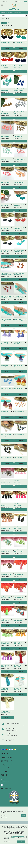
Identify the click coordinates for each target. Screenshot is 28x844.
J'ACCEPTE (21, 841)
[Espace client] (18, 1)
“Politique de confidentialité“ (11, 837)
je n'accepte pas (7, 841)
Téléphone (4, 779)
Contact (15, 1)
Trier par (3, 25)
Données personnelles (5, 767)
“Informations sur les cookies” (18, 836)
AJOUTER (7, 48)
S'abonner (23, 815)
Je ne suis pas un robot (7, 817)
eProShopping (3, 823)
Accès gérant (23, 823)
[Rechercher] (26, 15)
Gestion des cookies (5, 765)
